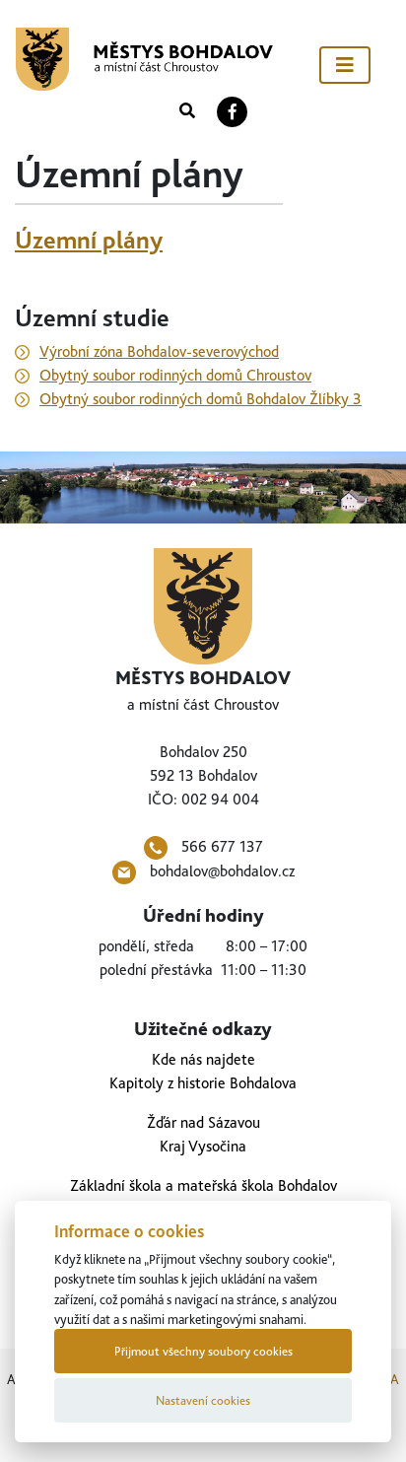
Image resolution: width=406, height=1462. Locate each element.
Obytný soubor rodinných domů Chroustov (175, 375)
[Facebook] (232, 111)
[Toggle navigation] (345, 65)
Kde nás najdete (203, 1059)
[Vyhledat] (187, 111)
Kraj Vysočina (203, 1146)
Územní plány (89, 239)
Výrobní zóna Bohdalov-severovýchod (159, 351)
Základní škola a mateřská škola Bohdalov (203, 1185)
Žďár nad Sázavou (203, 1122)
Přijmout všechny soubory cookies (203, 1351)
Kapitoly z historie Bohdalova (203, 1083)
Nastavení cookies (203, 1400)
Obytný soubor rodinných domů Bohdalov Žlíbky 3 (200, 398)
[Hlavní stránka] (145, 59)
